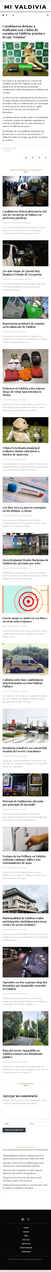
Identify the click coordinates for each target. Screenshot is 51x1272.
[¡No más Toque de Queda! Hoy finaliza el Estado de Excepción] (25, 253)
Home (26, 1228)
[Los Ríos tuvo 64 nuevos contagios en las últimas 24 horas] (25, 489)
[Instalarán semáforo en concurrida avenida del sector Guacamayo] (25, 725)
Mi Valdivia (25, 7)
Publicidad (26, 1252)
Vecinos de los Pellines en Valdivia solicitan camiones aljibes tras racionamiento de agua (24, 859)
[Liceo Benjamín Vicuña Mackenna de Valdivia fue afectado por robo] (25, 544)
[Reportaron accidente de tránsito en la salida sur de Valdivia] (25, 307)
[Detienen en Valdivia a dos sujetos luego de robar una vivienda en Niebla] (25, 366)
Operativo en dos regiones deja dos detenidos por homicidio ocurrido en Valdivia (25, 985)
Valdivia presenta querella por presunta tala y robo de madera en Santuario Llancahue (25, 1186)
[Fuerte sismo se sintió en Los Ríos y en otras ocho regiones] (25, 599)
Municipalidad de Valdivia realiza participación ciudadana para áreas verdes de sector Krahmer (25, 921)
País (26, 1236)
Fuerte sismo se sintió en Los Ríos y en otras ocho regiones (25, 619)
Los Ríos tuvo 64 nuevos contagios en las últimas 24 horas (24, 509)
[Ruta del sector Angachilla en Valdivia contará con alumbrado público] (25, 1028)
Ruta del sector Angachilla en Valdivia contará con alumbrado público (22, 1054)
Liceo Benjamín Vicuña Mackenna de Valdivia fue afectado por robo (25, 561)
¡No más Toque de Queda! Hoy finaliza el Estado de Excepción (22, 272)
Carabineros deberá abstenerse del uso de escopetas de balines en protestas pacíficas (25, 215)
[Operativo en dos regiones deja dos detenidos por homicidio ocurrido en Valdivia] (25, 962)
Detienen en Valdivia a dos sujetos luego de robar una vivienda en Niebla (24, 392)
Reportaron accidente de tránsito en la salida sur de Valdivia (24, 325)
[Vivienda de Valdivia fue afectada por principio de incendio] (25, 785)
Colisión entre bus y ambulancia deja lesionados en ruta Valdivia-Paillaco (23, 683)
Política (26, 1240)
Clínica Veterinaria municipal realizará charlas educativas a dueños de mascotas (21, 451)
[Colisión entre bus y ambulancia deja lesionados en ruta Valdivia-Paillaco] (25, 659)
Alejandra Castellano (23, 223)
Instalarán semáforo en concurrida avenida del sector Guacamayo (25, 749)
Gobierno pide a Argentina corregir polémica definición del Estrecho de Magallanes (22, 1172)
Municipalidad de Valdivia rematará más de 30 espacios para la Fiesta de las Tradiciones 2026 (23, 1157)
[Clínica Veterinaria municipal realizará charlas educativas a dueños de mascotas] (25, 430)
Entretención (26, 1248)
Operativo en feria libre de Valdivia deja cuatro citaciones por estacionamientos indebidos (23, 1164)
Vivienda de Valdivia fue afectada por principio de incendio (23, 802)
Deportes (26, 1244)
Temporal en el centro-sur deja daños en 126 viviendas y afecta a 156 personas (22, 1179)
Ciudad (8, 150)
